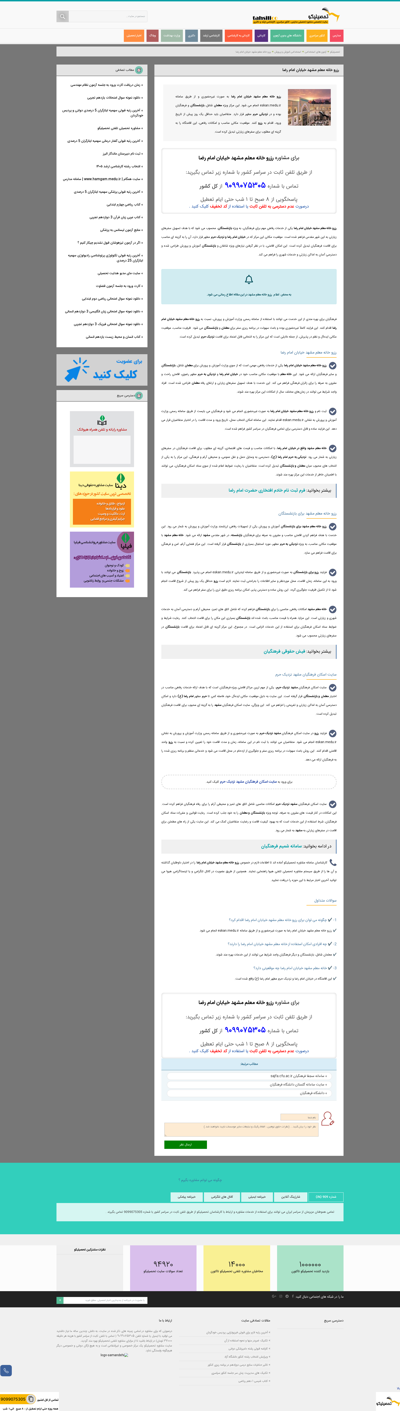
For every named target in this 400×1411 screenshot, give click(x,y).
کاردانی (261, 35)
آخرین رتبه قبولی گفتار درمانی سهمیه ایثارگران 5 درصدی (103, 141)
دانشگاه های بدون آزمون (287, 35)
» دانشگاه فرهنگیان (313, 1093)
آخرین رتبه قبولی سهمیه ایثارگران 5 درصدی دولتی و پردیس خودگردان (102, 113)
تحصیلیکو (335, 52)
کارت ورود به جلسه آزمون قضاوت (118, 286)
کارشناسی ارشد (211, 35)
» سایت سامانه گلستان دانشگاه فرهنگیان (298, 1085)
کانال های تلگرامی (222, 1197)
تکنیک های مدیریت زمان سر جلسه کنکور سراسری (239, 1373)
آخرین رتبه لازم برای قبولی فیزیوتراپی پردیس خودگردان (237, 1332)
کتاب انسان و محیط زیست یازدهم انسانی (113, 337)
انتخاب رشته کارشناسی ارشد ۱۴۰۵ (118, 166)
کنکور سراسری (317, 35)
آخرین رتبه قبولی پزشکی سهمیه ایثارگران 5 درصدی (107, 192)
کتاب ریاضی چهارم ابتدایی (123, 205)
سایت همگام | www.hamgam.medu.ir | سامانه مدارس (101, 179)
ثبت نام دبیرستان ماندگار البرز (121, 154)
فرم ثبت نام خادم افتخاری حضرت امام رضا (267, 490)
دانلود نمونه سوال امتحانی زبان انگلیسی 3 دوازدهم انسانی (102, 311)
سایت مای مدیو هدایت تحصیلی (119, 273)
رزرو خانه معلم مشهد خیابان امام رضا (253, 52)
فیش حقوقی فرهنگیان (284, 651)
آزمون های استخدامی (315, 52)
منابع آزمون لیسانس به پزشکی (120, 230)
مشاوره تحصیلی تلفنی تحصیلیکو (118, 128)
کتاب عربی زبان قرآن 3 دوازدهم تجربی (115, 217)
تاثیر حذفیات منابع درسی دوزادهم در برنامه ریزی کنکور (238, 1364)
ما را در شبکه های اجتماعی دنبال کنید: (319, 1297)
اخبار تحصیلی (134, 35)
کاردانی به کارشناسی (239, 35)
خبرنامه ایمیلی (257, 1197)
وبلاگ (152, 35)
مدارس (337, 35)
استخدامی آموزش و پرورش (288, 52)
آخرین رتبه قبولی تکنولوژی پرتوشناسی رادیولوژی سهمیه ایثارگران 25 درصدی (105, 258)
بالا (398, 1388)
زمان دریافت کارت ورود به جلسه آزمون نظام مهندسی (105, 85)
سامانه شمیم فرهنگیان (281, 846)
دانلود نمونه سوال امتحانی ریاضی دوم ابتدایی (111, 299)
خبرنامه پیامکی (187, 1197)
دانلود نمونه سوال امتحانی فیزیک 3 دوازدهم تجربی (107, 324)
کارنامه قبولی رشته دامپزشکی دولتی (248, 1348)
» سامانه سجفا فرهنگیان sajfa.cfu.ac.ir (299, 1076)
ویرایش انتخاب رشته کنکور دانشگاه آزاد (246, 1356)
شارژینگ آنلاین (290, 1197)
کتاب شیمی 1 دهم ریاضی (253, 1381)
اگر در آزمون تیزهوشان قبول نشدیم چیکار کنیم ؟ (109, 243)
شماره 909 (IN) (326, 1197)
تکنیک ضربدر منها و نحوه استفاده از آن (246, 1340)
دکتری (191, 35)
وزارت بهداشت (172, 35)
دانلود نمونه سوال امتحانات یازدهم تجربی (113, 98)
